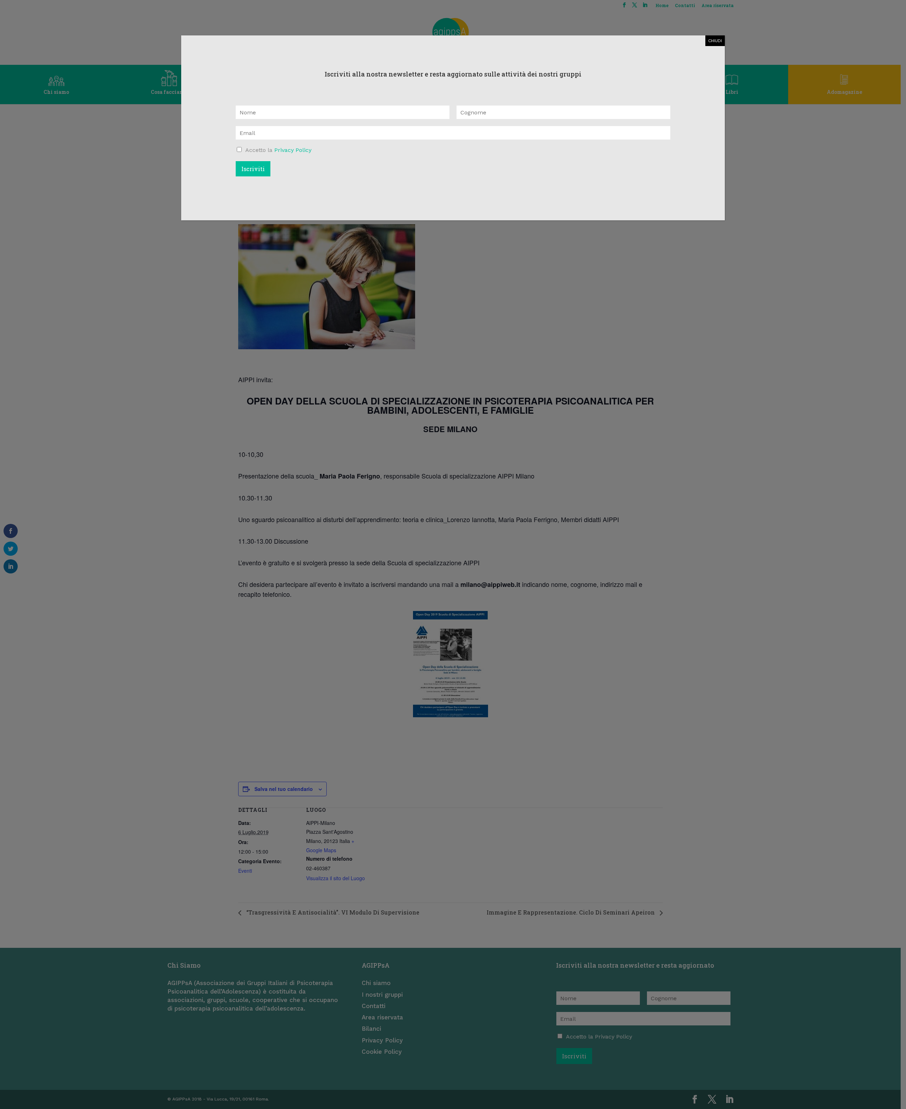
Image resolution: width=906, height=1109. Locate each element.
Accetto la (278, 150)
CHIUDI (715, 40)
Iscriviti (253, 168)
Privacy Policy (292, 150)
